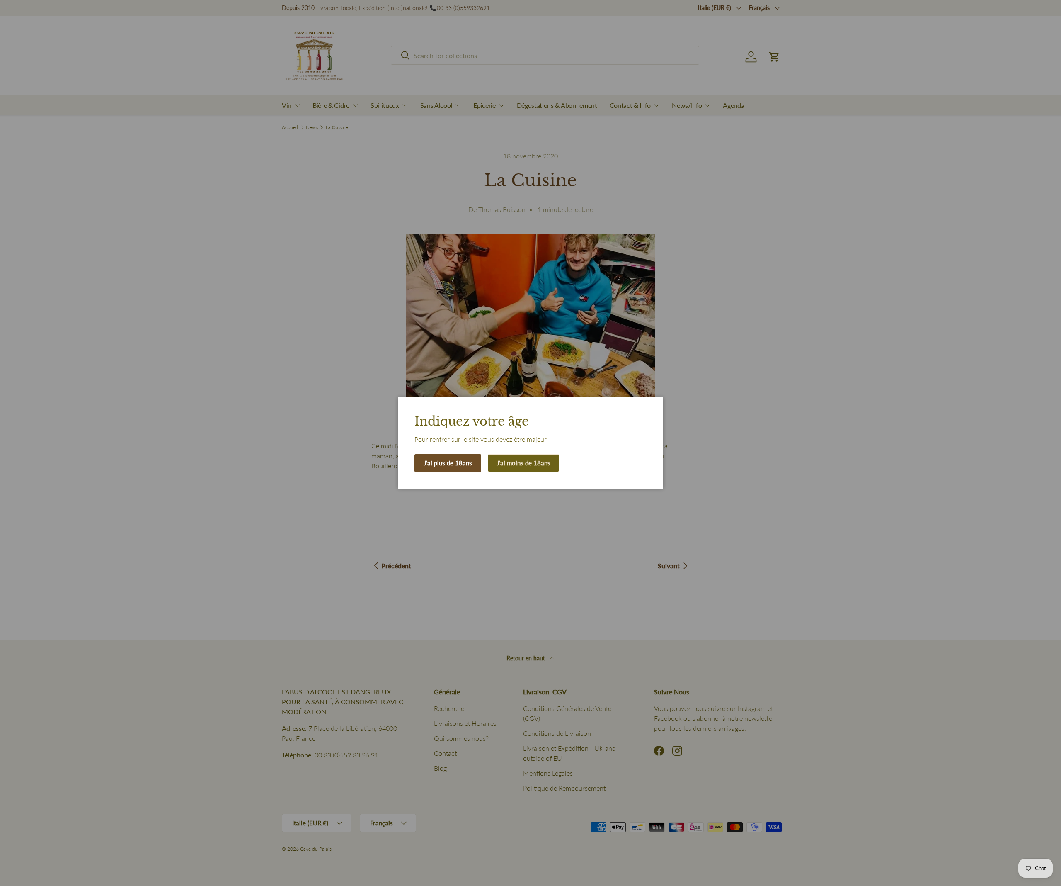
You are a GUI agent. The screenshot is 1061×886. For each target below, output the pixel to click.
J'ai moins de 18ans (523, 463)
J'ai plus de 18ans (448, 463)
